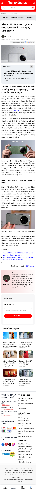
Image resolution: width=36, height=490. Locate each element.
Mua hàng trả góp (24, 418)
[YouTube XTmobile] (6, 444)
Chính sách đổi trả (24, 451)
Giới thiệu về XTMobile (25, 398)
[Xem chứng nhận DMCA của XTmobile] (12, 454)
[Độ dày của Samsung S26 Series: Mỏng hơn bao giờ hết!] (26, 335)
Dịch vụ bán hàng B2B (25, 436)
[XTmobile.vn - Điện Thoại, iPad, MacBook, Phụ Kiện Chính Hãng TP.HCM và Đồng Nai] (17, 2)
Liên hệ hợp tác (23, 401)
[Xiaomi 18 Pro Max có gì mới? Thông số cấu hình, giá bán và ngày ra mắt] (10, 335)
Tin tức (10, 13)
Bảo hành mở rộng (24, 444)
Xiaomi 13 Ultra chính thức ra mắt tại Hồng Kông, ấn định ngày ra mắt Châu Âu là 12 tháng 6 (18, 73)
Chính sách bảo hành (25, 454)
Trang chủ (3, 13)
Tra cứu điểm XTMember (26, 428)
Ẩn (32, 67)
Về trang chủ (22, 408)
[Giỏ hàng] (34, 3)
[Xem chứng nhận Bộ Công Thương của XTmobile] (5, 454)
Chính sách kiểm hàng (25, 462)
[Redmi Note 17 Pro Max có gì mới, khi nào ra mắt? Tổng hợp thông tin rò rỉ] (26, 373)
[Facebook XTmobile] (3, 444)
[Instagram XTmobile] (13, 444)
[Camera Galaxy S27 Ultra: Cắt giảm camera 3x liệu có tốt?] (26, 354)
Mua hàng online (23, 420)
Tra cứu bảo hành (24, 426)
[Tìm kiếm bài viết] (33, 8)
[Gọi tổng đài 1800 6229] (2, 3)
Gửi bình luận (18, 316)
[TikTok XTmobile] (9, 444)
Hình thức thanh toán (24, 423)
